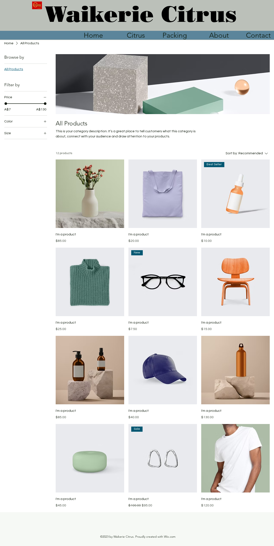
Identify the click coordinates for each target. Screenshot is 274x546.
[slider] (5, 103)
